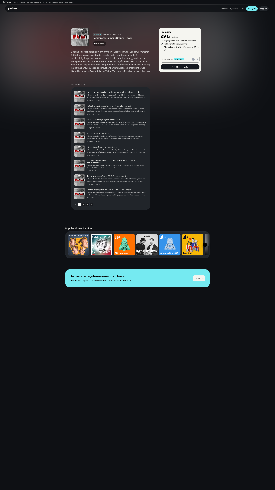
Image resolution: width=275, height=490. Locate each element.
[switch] (195, 59)
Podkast (224, 9)
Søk (242, 9)
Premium (166, 32)
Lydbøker (234, 9)
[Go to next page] (95, 204)
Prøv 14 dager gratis (180, 67)
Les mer (71, 2)
